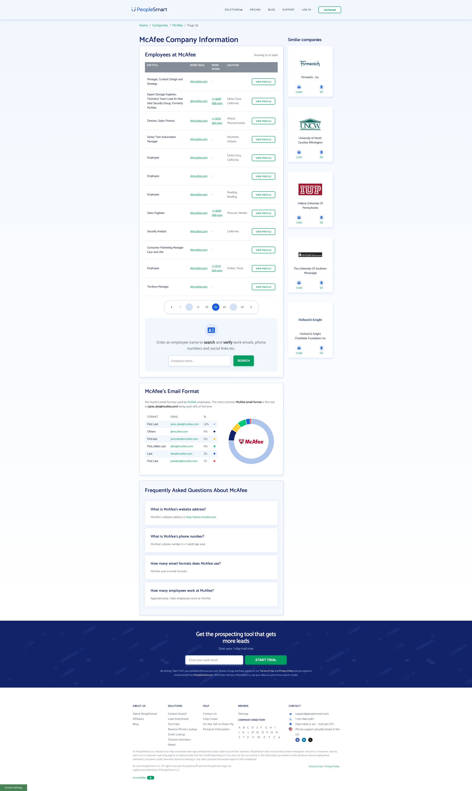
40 (224, 307)
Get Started (330, 10)
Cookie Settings (13, 787)
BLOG (271, 10)
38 (206, 307)
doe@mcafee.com (181, 453)
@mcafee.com (198, 81)
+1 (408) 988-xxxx (217, 101)
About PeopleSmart (145, 713)
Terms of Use (267, 671)
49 (242, 307)
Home (143, 25)
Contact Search (177, 713)
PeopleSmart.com (203, 675)
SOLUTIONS (232, 10)
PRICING (255, 10)
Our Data (174, 724)
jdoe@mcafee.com (182, 446)
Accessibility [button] (139, 778)
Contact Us (210, 713)
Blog (135, 724)
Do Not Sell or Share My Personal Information (218, 727)
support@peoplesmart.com (312, 713)
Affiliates (138, 719)
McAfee (177, 25)
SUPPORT (288, 10)
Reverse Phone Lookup (182, 729)
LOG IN (306, 10)
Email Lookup (176, 734)
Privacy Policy (286, 671)
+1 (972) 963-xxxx (217, 121)
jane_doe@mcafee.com (185, 424)
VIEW (263, 82)
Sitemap (243, 713)
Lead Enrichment (178, 719)
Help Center (210, 719)
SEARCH (243, 360)
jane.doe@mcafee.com (184, 439)
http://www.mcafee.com (201, 517)
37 (198, 307)
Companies (160, 25)
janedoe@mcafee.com (184, 461)
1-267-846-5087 (304, 719)
